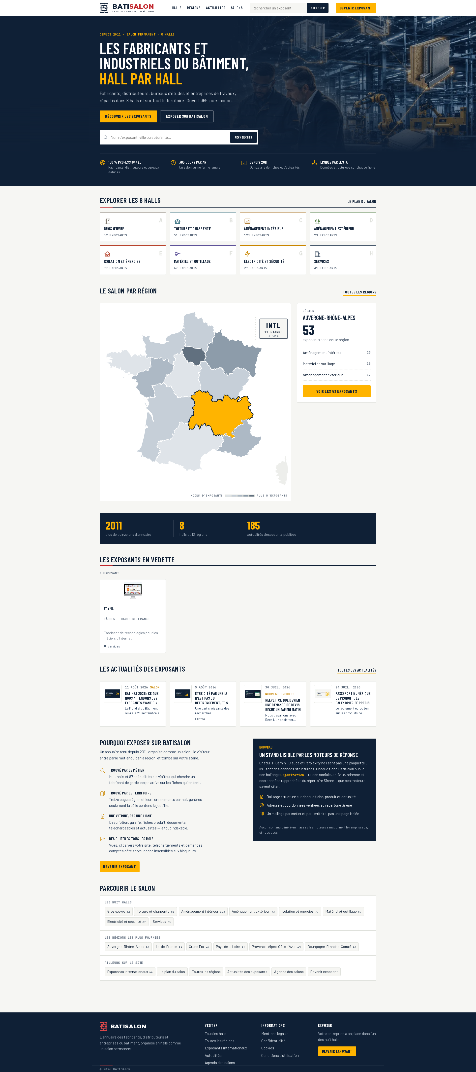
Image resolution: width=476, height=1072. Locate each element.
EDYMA (109, 609)
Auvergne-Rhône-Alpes (128, 946)
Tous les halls (215, 1033)
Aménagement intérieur (203, 911)
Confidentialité (273, 1040)
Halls (176, 7)
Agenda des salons (289, 971)
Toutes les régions (359, 291)
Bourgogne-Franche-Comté (332, 946)
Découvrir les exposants (128, 116)
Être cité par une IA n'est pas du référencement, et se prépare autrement (212, 698)
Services (162, 921)
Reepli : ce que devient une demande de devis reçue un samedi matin (283, 705)
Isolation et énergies (300, 911)
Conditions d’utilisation (280, 1055)
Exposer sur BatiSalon (187, 116)
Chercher (317, 8)
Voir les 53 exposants (336, 391)
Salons (237, 7)
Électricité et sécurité (126, 921)
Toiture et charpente (156, 911)
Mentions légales (275, 1033)
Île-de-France (169, 946)
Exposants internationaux (130, 971)
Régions (193, 7)
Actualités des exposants (247, 971)
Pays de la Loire (230, 946)
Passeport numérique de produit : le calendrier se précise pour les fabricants (353, 698)
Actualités (215, 7)
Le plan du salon (362, 201)
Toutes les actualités (356, 670)
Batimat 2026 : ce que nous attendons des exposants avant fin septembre (141, 698)
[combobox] (278, 8)
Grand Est (199, 946)
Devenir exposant (356, 7)
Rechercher (243, 137)
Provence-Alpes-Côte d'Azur (276, 946)
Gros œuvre (118, 911)
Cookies (267, 1048)
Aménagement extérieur (253, 911)
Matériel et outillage (344, 911)
